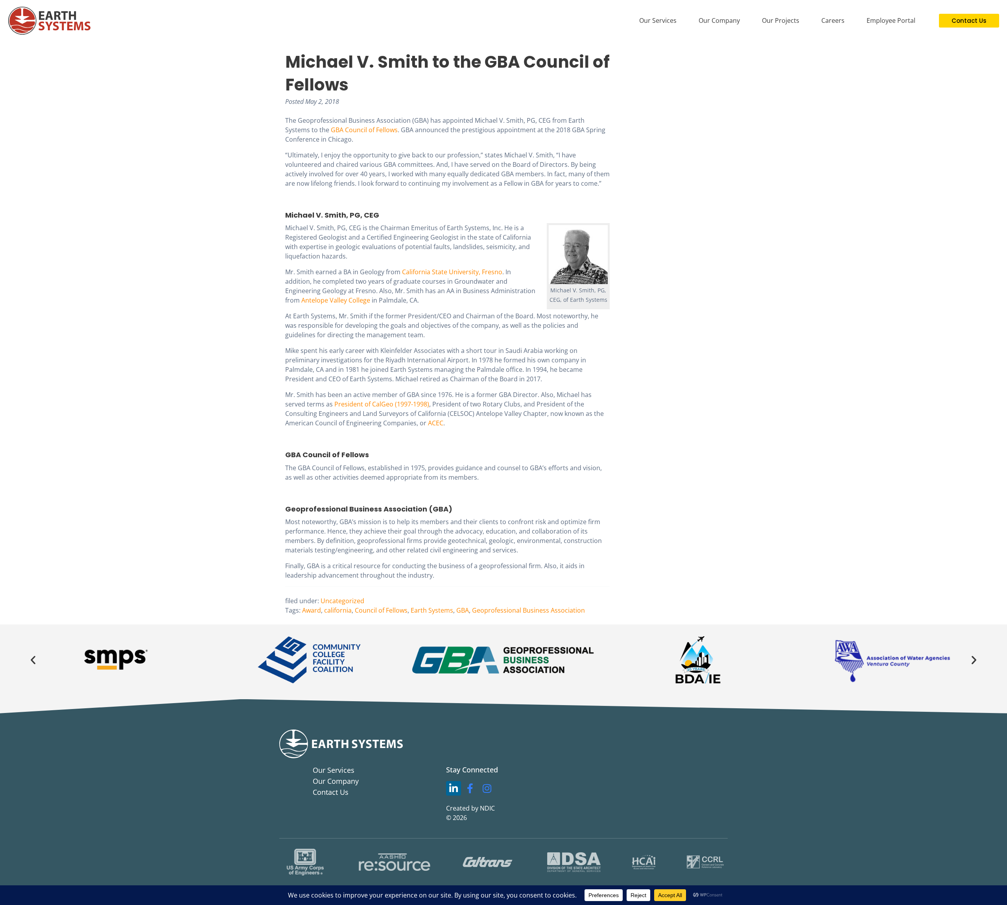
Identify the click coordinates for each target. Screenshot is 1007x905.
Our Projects (780, 20)
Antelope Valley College (335, 300)
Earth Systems (432, 610)
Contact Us (331, 792)
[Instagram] (487, 788)
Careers (833, 20)
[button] (33, 659)
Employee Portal (891, 20)
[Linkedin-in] (453, 788)
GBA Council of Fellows (364, 130)
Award (311, 610)
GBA (462, 610)
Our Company (719, 20)
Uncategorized (342, 601)
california (338, 610)
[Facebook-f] (470, 788)
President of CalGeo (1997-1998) (381, 404)
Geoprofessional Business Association (528, 610)
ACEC (435, 423)
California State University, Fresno (452, 272)
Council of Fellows (381, 610)
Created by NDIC (470, 808)
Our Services (658, 20)
